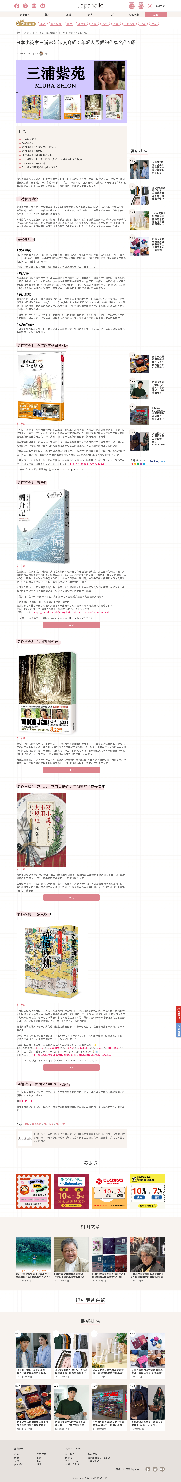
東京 (42, 23)
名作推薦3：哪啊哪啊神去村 (37, 155)
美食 (90, 14)
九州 (105, 23)
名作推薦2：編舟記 (32, 151)
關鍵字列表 (94, 1461)
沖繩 (94, 23)
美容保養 (25, 14)
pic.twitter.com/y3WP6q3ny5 (87, 463)
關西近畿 (56, 23)
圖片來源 (21, 424)
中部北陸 (129, 23)
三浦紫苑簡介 (29, 139)
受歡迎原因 (28, 143)
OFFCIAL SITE (27, 1101)
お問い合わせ (72, 1464)
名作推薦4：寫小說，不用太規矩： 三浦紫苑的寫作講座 (52, 159)
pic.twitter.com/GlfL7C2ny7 (95, 1054)
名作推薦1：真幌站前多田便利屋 (39, 147)
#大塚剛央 (53, 1048)
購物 (155, 14)
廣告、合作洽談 (73, 1461)
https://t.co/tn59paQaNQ (49, 1054)
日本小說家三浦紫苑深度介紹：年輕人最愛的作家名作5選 (60, 32)
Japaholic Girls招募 (99, 1457)
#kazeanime (71, 1054)
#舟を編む (67, 612)
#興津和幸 (83, 1048)
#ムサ (100, 1048)
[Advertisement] (149, 102)
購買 (71, 625)
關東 (69, 23)
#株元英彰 (113, 1048)
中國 (143, 23)
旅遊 (68, 14)
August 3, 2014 (77, 469)
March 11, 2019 (88, 1060)
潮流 (46, 14)
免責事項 (92, 1454)
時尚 (112, 14)
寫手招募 (70, 1457)
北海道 (81, 23)
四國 (116, 23)
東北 (154, 23)
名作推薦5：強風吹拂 (33, 163)
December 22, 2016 (80, 618)
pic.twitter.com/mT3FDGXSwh (91, 612)
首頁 (18, 32)
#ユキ (71, 1048)
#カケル (40, 1048)
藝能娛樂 (134, 14)
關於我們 (70, 1454)
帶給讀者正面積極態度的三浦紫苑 (40, 167)
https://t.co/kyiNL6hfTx (47, 612)
